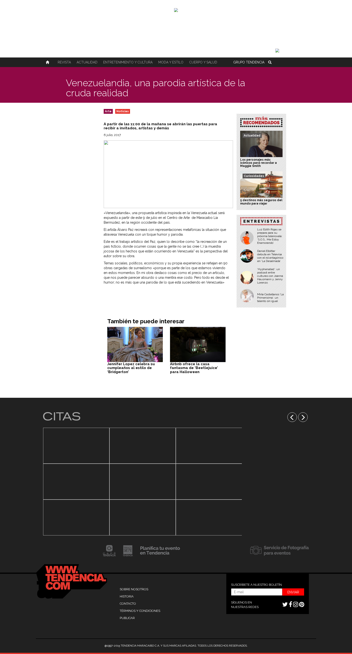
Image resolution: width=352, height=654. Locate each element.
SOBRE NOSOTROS (134, 589)
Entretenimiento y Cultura (128, 62)
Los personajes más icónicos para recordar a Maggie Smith (258, 163)
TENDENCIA (248, 62)
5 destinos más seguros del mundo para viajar (261, 202)
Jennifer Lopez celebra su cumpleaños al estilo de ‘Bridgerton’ (131, 368)
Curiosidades (254, 176)
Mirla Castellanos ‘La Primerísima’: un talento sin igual (270, 298)
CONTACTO (128, 603)
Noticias (122, 111)
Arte (108, 111)
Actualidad (87, 62)
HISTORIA (127, 596)
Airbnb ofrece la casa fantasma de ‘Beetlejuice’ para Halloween (194, 368)
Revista (64, 62)
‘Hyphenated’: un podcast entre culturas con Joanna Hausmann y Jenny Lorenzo (270, 275)
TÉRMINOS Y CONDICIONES (140, 611)
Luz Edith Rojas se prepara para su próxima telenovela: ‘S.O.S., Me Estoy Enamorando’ (269, 236)
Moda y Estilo (170, 62)
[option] (76, 481)
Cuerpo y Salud (203, 62)
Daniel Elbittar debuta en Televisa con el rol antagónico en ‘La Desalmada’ (270, 256)
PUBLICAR (127, 618)
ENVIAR (293, 592)
